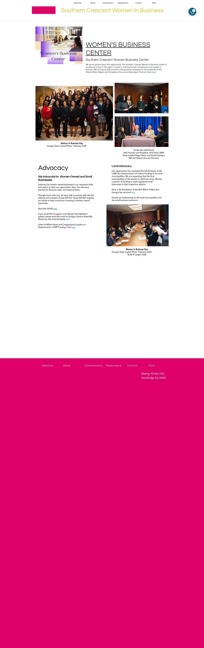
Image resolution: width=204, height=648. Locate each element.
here (154, 72)
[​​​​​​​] (43, 10)
